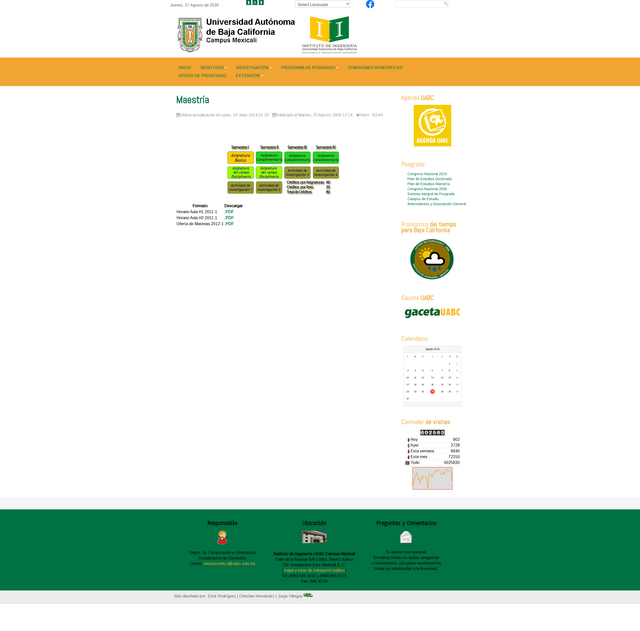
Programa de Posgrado (308, 68)
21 (442, 384)
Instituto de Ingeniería (282, 35)
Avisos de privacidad (202, 76)
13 (432, 377)
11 (415, 377)
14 (442, 377)
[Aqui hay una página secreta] (313, 595)
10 (407, 377)
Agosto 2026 (433, 349)
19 (423, 384)
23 (457, 384)
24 (407, 391)
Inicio (184, 68)
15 (449, 377)
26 (423, 391)
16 (457, 377)
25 (415, 391)
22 (449, 384)
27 (432, 391)
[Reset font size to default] (255, 2)
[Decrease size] (261, 2)
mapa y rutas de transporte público (314, 570)
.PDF (229, 212)
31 (407, 398)
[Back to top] (150, 621)
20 (432, 384)
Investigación (252, 68)
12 (423, 377)
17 (407, 384)
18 (415, 384)
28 (442, 391)
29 (449, 391)
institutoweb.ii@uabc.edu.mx (229, 563)
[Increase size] (248, 2)
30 (457, 391)
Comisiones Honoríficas (375, 68)
